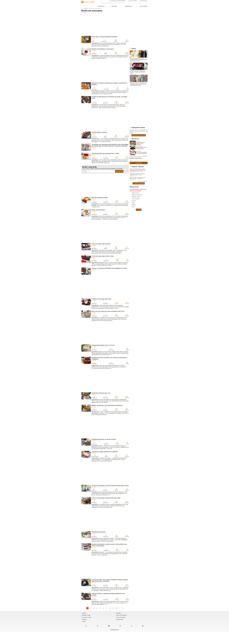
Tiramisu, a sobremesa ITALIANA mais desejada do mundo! (109, 268)
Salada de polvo (135, 192)
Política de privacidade (121, 615)
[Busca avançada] (142, 3)
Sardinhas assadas (136, 196)
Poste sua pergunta (139, 183)
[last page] (123, 608)
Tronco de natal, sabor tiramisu (101, 244)
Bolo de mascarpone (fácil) (100, 197)
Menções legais (119, 619)
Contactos (118, 613)
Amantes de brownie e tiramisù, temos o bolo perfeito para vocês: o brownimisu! (109, 544)
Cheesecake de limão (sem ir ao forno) (103, 345)
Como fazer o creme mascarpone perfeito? (104, 36)
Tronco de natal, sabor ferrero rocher (103, 256)
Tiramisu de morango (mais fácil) (101, 299)
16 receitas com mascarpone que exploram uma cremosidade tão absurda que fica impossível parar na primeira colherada (110, 145)
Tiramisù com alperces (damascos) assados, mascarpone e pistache (109, 83)
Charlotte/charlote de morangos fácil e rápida (105, 153)
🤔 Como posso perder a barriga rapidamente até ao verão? (137, 174)
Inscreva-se (119, 171)
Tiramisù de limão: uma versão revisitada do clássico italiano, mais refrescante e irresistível (110, 580)
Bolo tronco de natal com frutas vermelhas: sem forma (108, 311)
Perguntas (128, 6)
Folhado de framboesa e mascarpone (103, 49)
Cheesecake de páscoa (98, 532)
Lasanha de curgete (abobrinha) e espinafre (105, 451)
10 (116, 608)
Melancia (134, 204)
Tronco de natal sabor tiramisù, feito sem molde (106, 498)
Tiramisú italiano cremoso (99, 132)
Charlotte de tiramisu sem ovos (101, 393)
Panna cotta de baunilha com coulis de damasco (141, 153)
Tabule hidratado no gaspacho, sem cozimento (140, 143)
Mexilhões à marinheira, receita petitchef (141, 148)
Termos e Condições (120, 617)
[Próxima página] (119, 608)
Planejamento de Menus (138, 135)
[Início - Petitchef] (82, 8)
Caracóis (134, 200)
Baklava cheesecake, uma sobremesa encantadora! (107, 405)
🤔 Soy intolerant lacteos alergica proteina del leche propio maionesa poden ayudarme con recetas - (138, 170)
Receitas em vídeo (86, 615)
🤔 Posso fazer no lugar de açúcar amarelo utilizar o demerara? (137, 178)
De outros (143, 6)
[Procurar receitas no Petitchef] (140, 3)
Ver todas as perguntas (142, 181)
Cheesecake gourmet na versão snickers (104, 439)
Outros (133, 206)
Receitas (101, 6)
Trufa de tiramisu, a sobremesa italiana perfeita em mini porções (108, 594)
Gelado (133, 202)
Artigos (114, 6)
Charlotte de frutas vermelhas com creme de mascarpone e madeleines (109, 358)
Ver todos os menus (136, 156)
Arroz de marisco (136, 198)
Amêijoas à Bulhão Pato (137, 194)
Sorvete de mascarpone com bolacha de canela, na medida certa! (109, 97)
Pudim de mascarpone (98, 210)
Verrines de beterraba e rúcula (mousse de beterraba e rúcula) (110, 485)
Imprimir (145, 156)
